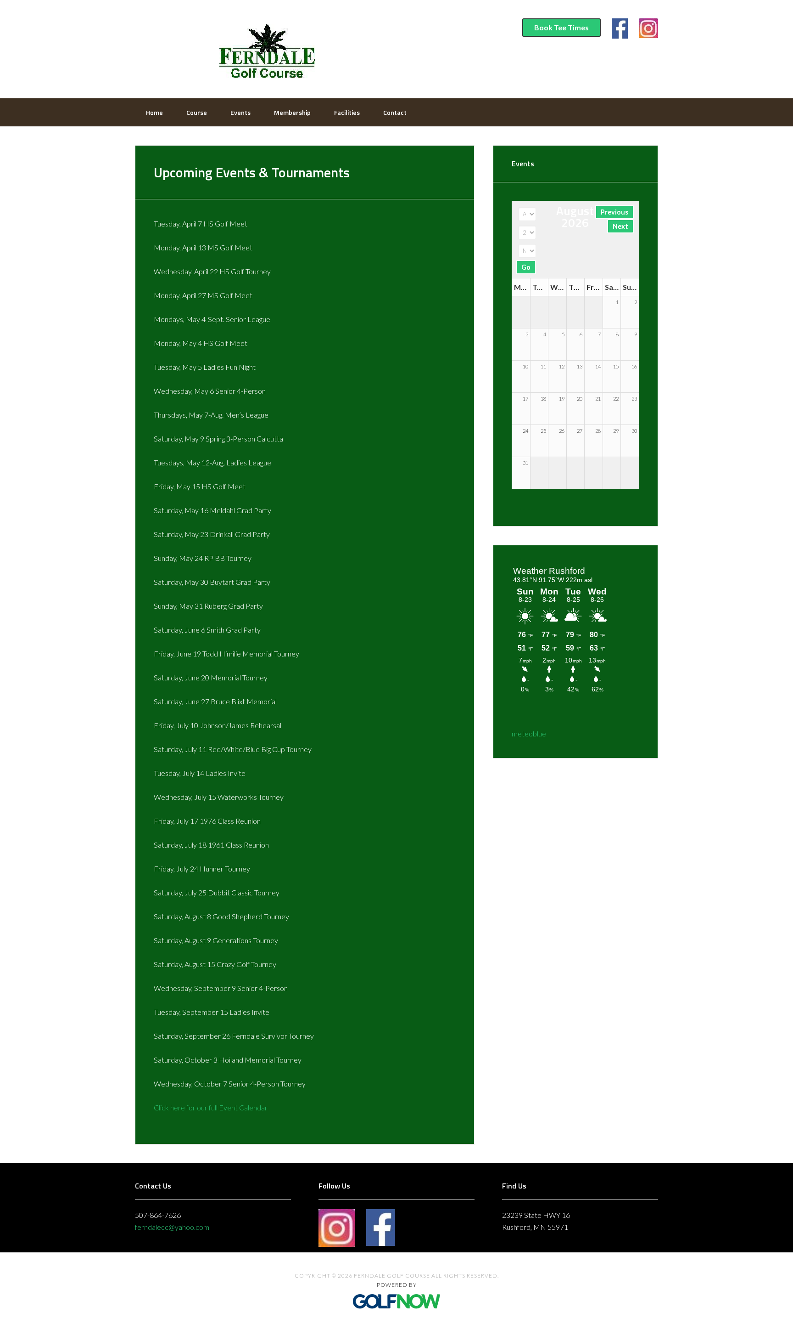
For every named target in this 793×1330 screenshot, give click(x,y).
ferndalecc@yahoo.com (172, 1226)
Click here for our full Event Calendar (211, 1107)
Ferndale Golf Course (265, 48)
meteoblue (529, 733)
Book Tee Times (561, 27)
